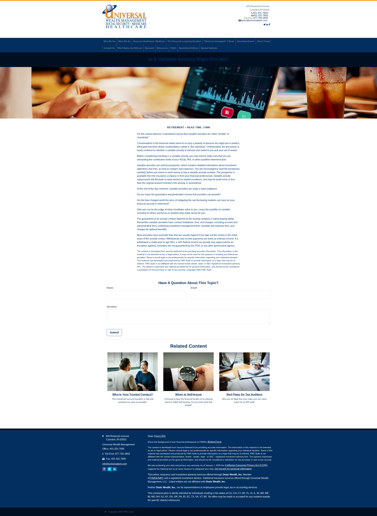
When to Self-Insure (188, 394)
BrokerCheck (214, 442)
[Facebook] (269, 24)
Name (110, 288)
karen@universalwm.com (254, 20)
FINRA (153, 478)
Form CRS (160, 436)
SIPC (161, 478)
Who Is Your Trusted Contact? (132, 394)
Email (194, 288)
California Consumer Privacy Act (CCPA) (246, 465)
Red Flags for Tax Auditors (244, 394)
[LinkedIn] (267, 24)
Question (112, 306)
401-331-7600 (260, 13)
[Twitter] (264, 24)
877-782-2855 (260, 18)
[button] (109, 41)
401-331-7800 (260, 15)
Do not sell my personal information (233, 469)
